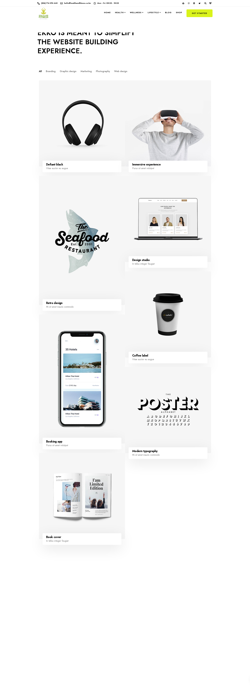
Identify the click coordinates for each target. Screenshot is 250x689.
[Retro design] (82, 240)
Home (107, 12)
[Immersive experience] (168, 123)
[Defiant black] (82, 123)
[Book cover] (82, 496)
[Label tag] (168, 527)
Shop (179, 12)
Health (119, 12)
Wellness (135, 12)
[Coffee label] (168, 314)
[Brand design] (82, 613)
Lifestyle (153, 12)
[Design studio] (168, 219)
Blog (168, 12)
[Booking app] (82, 379)
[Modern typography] (168, 410)
